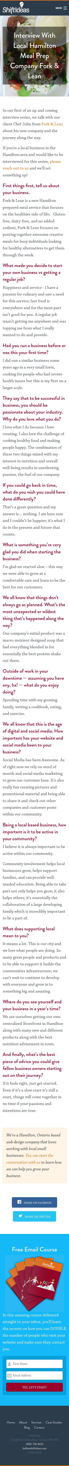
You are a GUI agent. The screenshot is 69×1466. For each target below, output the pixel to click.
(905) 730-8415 (34, 1444)
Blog (27, 1427)
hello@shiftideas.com (35, 1448)
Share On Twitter (37, 1217)
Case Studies (54, 1422)
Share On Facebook (37, 1203)
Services (36, 1422)
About (23, 1422)
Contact (39, 1427)
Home (11, 1422)
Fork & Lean (52, 124)
